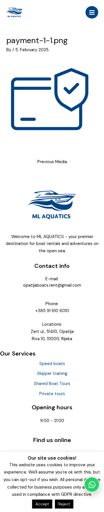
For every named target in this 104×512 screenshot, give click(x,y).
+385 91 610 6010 (52, 311)
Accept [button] (42, 504)
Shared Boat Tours (52, 383)
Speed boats (52, 363)
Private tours (52, 394)
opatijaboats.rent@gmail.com (52, 285)
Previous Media (52, 162)
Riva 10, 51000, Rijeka (52, 339)
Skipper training (52, 373)
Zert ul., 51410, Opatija (52, 331)
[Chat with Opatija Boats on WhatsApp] (92, 484)
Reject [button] (64, 504)
